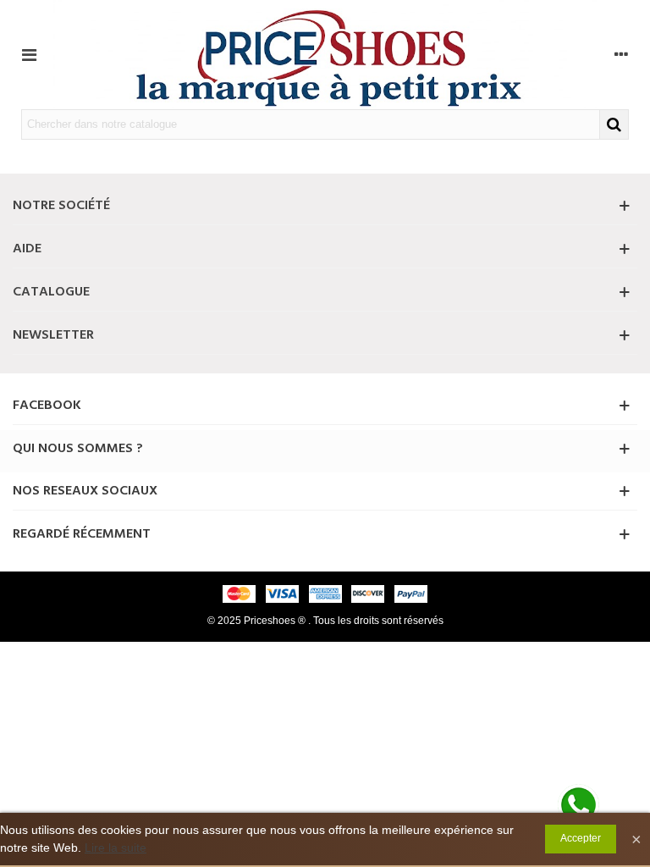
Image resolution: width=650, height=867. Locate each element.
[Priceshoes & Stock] (325, 54)
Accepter (580, 838)
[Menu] (29, 54)
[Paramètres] (621, 54)
